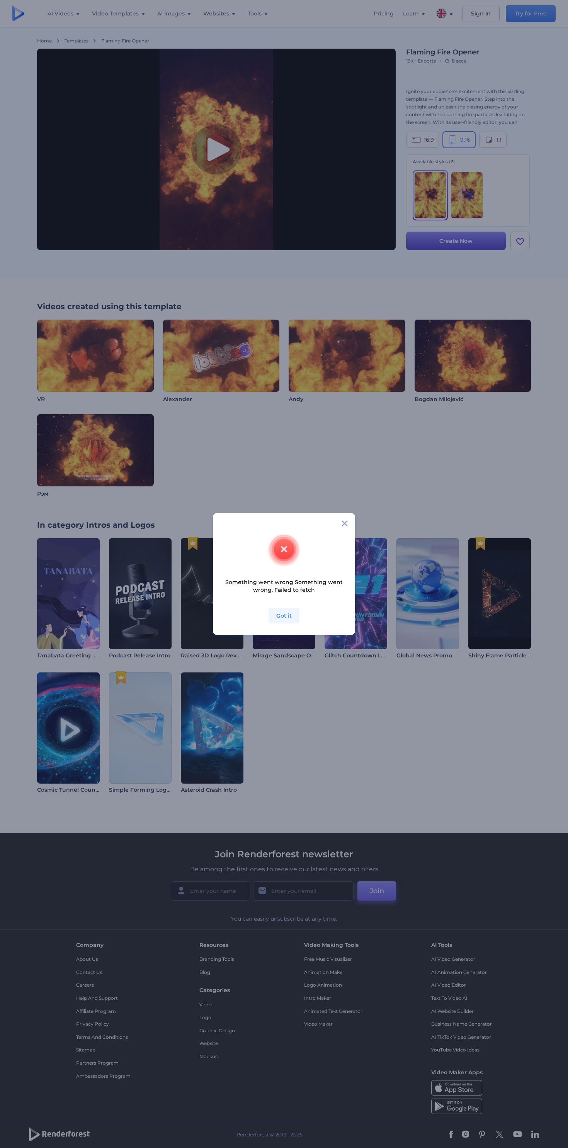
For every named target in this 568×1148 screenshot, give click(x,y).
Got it (284, 615)
